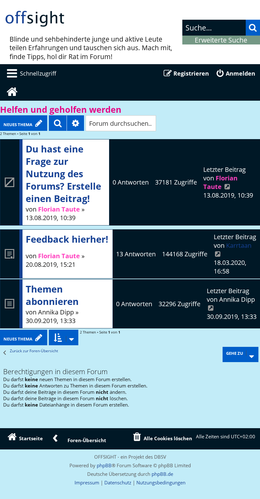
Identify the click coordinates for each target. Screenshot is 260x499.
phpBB (104, 465)
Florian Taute (59, 209)
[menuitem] (30, 73)
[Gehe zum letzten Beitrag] (227, 186)
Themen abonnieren (52, 295)
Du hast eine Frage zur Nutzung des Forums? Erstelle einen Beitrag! (63, 174)
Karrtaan (238, 245)
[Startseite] (35, 19)
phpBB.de (162, 474)
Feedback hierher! (67, 239)
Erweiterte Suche (221, 40)
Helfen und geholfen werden (60, 109)
